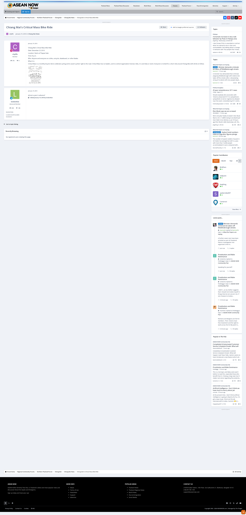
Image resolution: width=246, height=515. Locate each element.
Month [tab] (223, 161)
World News (133, 492)
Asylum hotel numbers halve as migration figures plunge (225, 133)
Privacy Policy (9, 508)
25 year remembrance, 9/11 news (225, 90)
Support (72, 495)
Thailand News (133, 488)
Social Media (133, 497)
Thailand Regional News (136, 490)
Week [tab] (216, 161)
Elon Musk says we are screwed (224, 111)
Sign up (10, 493)
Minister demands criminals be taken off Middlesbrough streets (226, 68)
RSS (33, 508)
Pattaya (215, 34)
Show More (235, 209)
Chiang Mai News (33, 34)
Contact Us (18, 508)
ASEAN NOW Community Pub (221, 342)
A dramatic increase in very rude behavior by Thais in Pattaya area (225, 38)
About (72, 488)
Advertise (73, 497)
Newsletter (73, 492)
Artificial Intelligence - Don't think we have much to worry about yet (226, 389)
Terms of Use (74, 490)
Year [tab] (231, 161)
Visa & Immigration (135, 495)
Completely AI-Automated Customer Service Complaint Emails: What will (226, 345)
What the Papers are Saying (221, 65)
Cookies (26, 508)
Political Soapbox (218, 88)
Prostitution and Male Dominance (226, 255)
